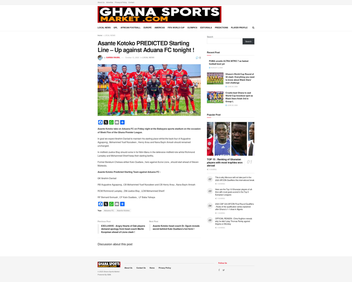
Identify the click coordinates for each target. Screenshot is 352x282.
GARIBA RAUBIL (113, 57)
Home (100, 35)
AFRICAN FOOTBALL (131, 27)
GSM (109, 274)
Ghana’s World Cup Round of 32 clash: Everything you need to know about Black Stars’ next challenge (240, 78)
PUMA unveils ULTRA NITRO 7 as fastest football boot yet (228, 62)
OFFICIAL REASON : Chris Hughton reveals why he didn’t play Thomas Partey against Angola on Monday (233, 221)
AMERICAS (160, 27)
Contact (131, 2)
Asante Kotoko (123, 210)
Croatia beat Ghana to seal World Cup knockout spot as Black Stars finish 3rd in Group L (239, 97)
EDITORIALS (206, 27)
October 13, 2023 (132, 57)
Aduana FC (109, 210)
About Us (101, 2)
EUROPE (148, 27)
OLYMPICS (192, 27)
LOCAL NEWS (104, 27)
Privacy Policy (165, 267)
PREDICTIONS (221, 27)
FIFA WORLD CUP (176, 27)
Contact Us (141, 267)
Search (210, 36)
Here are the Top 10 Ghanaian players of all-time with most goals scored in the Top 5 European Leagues (233, 192)
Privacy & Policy (121, 2)
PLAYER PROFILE (239, 27)
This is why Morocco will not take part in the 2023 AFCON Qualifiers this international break (234, 178)
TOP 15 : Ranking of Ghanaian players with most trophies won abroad (224, 162)
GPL (116, 27)
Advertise (109, 2)
